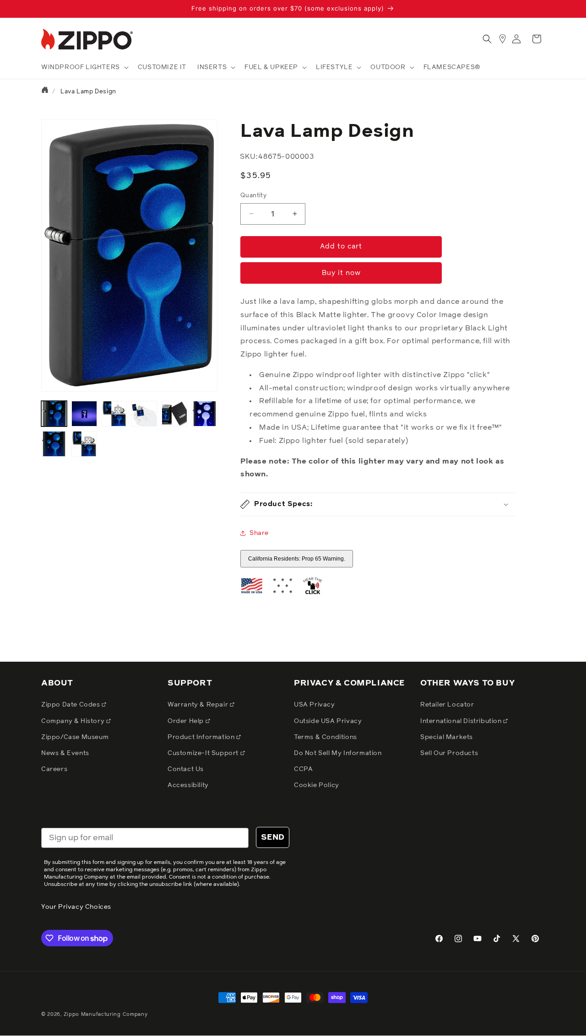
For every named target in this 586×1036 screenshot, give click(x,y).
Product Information (202, 737)
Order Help (187, 721)
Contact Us (186, 769)
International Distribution (461, 721)
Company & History (73, 721)
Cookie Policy (316, 785)
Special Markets (446, 737)
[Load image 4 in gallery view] (144, 413)
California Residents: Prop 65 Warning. (296, 559)
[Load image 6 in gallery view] (204, 413)
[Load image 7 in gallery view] (54, 444)
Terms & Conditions (325, 737)
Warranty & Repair (199, 704)
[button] (84, 67)
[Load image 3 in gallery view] (114, 413)
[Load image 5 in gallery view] (174, 413)
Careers (54, 769)
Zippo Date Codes (71, 704)
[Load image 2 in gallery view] (84, 413)
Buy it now (341, 273)
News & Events (65, 753)
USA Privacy (314, 704)
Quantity (253, 196)
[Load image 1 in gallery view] (54, 413)
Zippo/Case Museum (75, 737)
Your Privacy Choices (76, 907)
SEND (272, 837)
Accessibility (188, 785)
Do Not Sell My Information (338, 753)
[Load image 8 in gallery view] (84, 444)
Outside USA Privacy (328, 721)
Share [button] (259, 533)
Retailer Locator (447, 704)
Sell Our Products (449, 753)
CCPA (303, 769)
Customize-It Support (204, 753)
